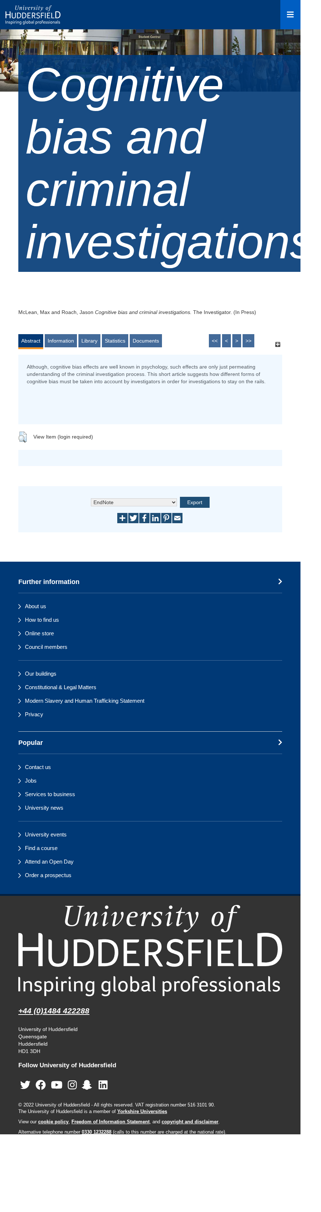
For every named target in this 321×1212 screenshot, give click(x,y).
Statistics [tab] (115, 341)
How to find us (42, 620)
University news (44, 808)
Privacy (34, 714)
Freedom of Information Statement (110, 1121)
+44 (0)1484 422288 (53, 1010)
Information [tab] (61, 341)
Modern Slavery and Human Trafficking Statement (84, 701)
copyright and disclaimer (190, 1121)
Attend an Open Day (49, 861)
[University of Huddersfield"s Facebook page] (41, 1085)
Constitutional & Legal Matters (60, 687)
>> (248, 341)
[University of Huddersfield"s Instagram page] (72, 1085)
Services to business (50, 794)
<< (215, 341)
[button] (22, 437)
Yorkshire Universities (142, 1111)
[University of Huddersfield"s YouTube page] (57, 1085)
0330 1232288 (96, 1132)
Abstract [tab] (30, 341)
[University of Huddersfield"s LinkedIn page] (103, 1085)
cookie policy (53, 1121)
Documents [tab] (146, 341)
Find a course (41, 848)
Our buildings (40, 673)
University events (46, 834)
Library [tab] (89, 341)
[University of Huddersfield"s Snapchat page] (88, 1085)
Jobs (31, 780)
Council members (46, 647)
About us (35, 606)
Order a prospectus (48, 875)
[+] (277, 344)
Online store (39, 633)
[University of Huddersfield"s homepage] (150, 950)
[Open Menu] (290, 14)
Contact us (38, 767)
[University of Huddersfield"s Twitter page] (25, 1085)
